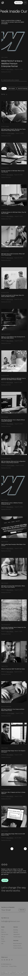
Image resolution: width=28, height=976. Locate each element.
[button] (25, 2)
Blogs (2, 939)
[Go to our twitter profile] (2, 960)
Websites (15, 932)
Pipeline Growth (17, 945)
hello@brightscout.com (10, 921)
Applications (16, 934)
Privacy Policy (12, 966)
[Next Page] (25, 848)
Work (2, 929)
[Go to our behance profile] (4, 960)
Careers (3, 941)
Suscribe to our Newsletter (8, 907)
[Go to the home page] (2, 2)
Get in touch (18, 2)
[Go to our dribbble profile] (7, 960)
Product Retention (17, 948)
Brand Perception (17, 943)
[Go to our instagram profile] (9, 960)
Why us (3, 936)
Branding (15, 929)
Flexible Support (17, 936)
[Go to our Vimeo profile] (12, 960)
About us (3, 932)
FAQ (2, 943)
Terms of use (4, 966)
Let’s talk (5, 880)
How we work (4, 934)
